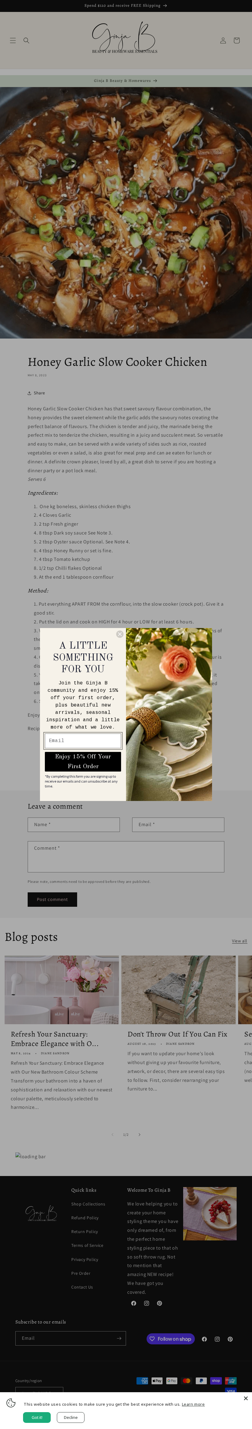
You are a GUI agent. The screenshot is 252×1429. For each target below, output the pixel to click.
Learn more (193, 1404)
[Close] (246, 1398)
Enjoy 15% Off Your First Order (83, 762)
